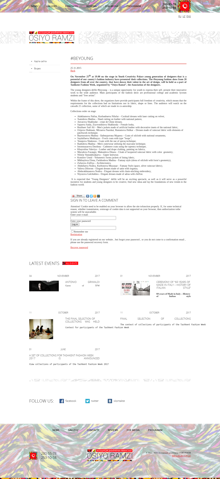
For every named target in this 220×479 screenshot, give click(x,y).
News (34, 6)
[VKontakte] (88, 196)
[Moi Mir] (98, 196)
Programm (134, 6)
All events (71, 263)
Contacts (71, 6)
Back (72, 70)
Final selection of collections (155, 318)
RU (179, 16)
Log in (75, 224)
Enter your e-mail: (79, 214)
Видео (37, 68)
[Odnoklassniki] (95, 196)
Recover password (79, 247)
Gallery (51, 6)
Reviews (91, 6)
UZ (184, 16)
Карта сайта (40, 61)
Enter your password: (80, 221)
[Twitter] (91, 196)
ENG (188, 16)
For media (111, 6)
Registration (76, 234)
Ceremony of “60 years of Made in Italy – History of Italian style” (173, 285)
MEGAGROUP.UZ (181, 456)
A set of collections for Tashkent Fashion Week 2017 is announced (64, 357)
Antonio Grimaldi (82, 282)
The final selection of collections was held (82, 320)
